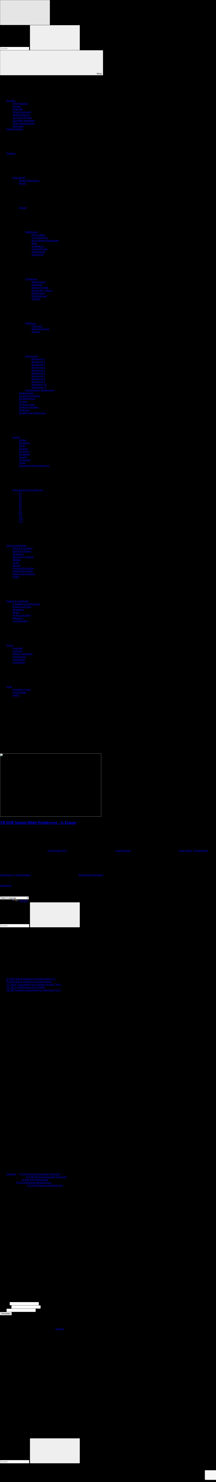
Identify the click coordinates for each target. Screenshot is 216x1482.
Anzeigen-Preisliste (22, 117)
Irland (22, 445)
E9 (20, 515)
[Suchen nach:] (15, 48)
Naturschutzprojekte (23, 571)
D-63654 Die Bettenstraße (35, 1179)
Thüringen (24, 410)
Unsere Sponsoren (22, 112)
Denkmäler (18, 554)
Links (9, 686)
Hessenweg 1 (38, 359)
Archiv (9, 645)
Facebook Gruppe (22, 689)
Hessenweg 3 (38, 364)
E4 (20, 501)
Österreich (24, 451)
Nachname (5, 1306)
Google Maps (19, 692)
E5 (20, 504)
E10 (21, 518)
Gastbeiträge (19, 662)
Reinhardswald (39, 296)
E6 (20, 507)
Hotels (16, 612)
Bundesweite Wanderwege (32, 413)
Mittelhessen (31, 232)
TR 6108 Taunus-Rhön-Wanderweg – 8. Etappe (38, 822)
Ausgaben (18, 648)
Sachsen (23, 401)
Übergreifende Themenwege (39, 390)
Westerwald (37, 254)
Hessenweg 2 (38, 361)
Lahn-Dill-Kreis (40, 237)
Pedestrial (11, 1174)
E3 (20, 498)
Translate (23, 900)
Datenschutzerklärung (23, 123)
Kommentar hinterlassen (91, 875)
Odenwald (37, 326)
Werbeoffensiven (21, 115)
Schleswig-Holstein (28, 407)
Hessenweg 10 (39, 384)
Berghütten (18, 609)
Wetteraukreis (38, 252)
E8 (20, 512)
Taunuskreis (38, 246)
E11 (21, 521)
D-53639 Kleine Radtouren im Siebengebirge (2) (30, 978)
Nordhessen (31, 279)
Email (3, 1310)
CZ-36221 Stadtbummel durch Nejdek (25, 987)
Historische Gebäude (23, 557)
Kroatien (23, 448)
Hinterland (37, 284)
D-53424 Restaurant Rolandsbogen (33, 1182)
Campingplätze (20, 621)
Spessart (36, 331)
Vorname (4, 1303)
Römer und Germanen (24, 574)
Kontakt (17, 106)
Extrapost (17, 651)
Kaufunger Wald (40, 287)
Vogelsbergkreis (40, 249)
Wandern (10, 153)
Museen (17, 565)
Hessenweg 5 (38, 370)
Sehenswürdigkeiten (16, 545)
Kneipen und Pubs (22, 606)
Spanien (23, 457)
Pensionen (18, 618)
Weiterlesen (6, 885)
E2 (20, 495)
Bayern (22, 183)
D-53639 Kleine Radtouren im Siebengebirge (29, 981)
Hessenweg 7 (38, 376)
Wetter (16, 695)
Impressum (18, 126)
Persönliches (19, 659)
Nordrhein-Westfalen (29, 396)
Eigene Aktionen (14, 129)
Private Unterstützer (22, 654)
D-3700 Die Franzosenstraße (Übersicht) (40, 1174)
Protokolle (18, 109)
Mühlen (16, 559)
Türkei (22, 462)
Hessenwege (31, 356)
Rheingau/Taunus (40, 329)
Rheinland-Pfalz (27, 398)
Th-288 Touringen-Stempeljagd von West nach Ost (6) (33, 990)
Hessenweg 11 (39, 387)
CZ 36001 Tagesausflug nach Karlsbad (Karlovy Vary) (33, 984)
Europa (16, 437)
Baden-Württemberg (29, 180)
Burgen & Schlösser (23, 548)
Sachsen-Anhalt (27, 404)
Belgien (23, 440)
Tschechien (24, 460)
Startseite (10, 100)
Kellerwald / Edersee (42, 290)
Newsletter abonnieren (24, 120)
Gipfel (16, 562)
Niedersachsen (26, 393)
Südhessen (30, 323)
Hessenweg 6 (38, 373)
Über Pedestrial (20, 103)
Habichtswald (38, 282)
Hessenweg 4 (38, 367)
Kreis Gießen (38, 235)
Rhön (34, 243)
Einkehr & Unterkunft (17, 601)
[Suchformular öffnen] (25, 12)
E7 (20, 510)
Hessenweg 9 (38, 381)
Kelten (16, 576)
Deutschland (19, 177)
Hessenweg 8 (38, 378)
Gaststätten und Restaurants (26, 604)
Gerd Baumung (123, 850)
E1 (20, 492)
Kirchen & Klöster (22, 551)
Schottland (24, 454)
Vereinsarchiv (19, 656)
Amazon (59, 1328)
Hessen (22, 207)
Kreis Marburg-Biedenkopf (45, 240)
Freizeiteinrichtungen (23, 568)
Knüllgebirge (38, 293)
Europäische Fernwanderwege (34, 465)
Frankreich (24, 443)
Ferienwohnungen (22, 615)
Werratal (36, 299)
